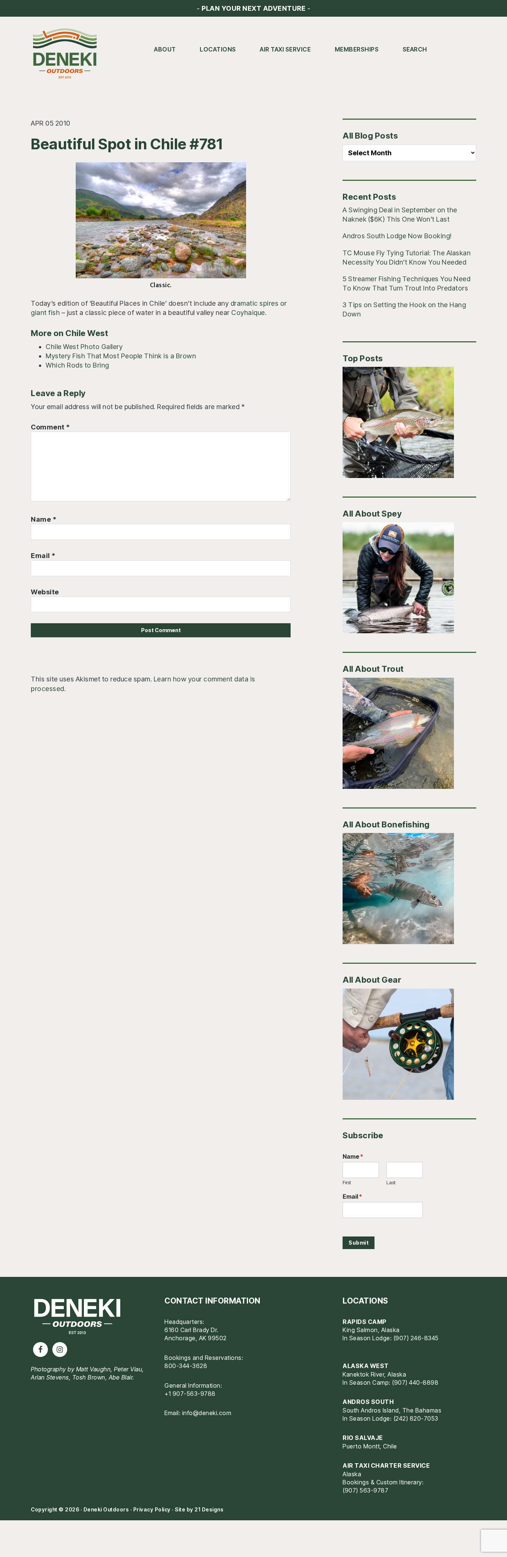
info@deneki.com (207, 1413)
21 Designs (208, 1509)
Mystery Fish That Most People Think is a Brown (121, 356)
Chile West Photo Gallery (84, 347)
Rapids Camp (365, 1321)
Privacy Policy (152, 1509)
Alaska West (366, 1366)
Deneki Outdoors (68, 54)
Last (391, 1182)
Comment (50, 427)
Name (43, 519)
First (347, 1182)
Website (45, 592)
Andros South (368, 1401)
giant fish (45, 312)
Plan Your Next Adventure (253, 8)
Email (43, 556)
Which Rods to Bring (77, 365)
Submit (359, 1242)
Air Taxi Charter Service (386, 1465)
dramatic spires (254, 303)
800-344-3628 (185, 1366)
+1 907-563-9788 (190, 1393)
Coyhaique (248, 312)
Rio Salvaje (363, 1437)
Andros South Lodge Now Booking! (397, 236)
